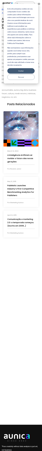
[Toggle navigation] (39, 4)
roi (12, 97)
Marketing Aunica (16, 202)
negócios (6, 97)
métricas (31, 93)
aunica (17, 90)
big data (24, 90)
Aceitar (21, 71)
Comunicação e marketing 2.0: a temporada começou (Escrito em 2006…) (20, 222)
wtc (15, 97)
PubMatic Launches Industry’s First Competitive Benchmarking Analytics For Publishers (20, 190)
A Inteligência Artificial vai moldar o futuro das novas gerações (20, 158)
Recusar (21, 77)
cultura (11, 93)
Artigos (32, 116)
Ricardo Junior (15, 169)
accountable (7, 90)
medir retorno (21, 93)
